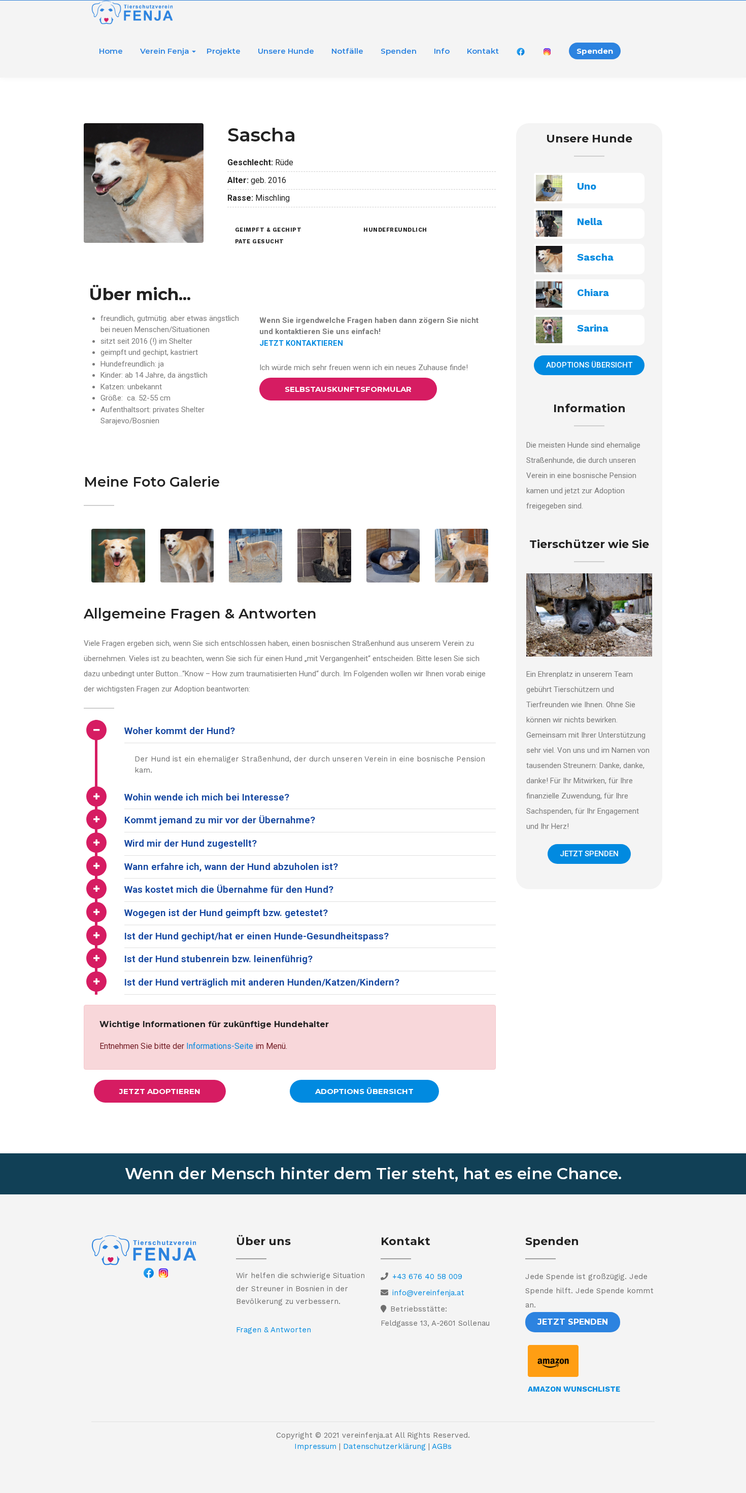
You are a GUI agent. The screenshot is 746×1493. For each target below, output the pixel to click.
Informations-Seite (219, 1046)
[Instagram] (163, 1272)
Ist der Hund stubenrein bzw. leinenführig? (218, 959)
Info (442, 51)
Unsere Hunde (286, 51)
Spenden (399, 51)
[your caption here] (187, 555)
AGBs (442, 1446)
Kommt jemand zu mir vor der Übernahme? (219, 820)
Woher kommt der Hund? (179, 731)
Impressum (315, 1446)
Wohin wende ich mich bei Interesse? (206, 797)
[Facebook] (149, 1272)
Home (111, 51)
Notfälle (347, 51)
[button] (348, 389)
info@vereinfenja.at (428, 1292)
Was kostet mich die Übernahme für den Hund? (228, 889)
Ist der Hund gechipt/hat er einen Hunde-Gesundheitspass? (256, 936)
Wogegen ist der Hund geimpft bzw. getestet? (226, 913)
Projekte (224, 51)
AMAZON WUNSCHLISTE (574, 1389)
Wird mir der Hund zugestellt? (190, 843)
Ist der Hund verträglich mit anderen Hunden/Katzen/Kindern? (261, 982)
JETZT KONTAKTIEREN (301, 343)
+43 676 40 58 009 (427, 1276)
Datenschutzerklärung (384, 1446)
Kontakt (483, 51)
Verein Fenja (164, 51)
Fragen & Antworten (273, 1329)
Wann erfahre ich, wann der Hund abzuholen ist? (231, 866)
